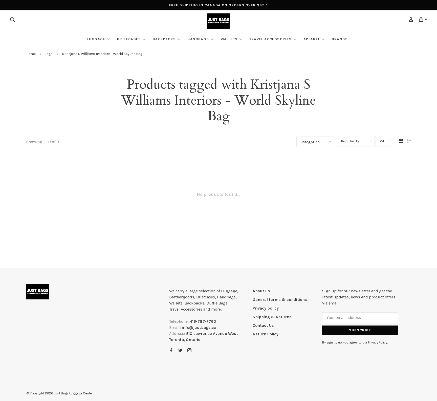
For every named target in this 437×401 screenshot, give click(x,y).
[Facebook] (171, 350)
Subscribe (360, 330)
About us (261, 291)
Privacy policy (266, 308)
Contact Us (263, 325)
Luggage (96, 39)
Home (31, 54)
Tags (49, 54)
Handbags (198, 39)
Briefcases (129, 39)
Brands (340, 39)
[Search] (13, 20)
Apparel (311, 39)
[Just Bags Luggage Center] (37, 292)
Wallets (229, 39)
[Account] (412, 20)
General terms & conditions (280, 299)
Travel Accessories (270, 39)
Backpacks (164, 39)
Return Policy (265, 334)
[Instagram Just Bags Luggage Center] (189, 350)
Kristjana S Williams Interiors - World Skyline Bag (102, 54)
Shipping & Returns (272, 316)
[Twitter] (180, 350)
